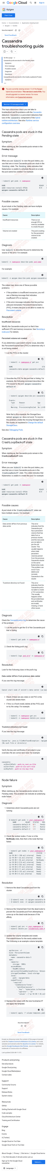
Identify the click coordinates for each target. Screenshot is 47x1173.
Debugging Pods (16, 430)
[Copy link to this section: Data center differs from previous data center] (43, 676)
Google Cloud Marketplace (11, 1071)
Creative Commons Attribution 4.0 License (22, 1041)
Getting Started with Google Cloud (14, 1109)
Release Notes (7, 1092)
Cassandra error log (18, 620)
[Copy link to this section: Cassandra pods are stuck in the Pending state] (22, 136)
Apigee (10, 9)
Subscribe (39, 1162)
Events (4, 1134)
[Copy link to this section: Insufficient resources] (23, 322)
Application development (30, 23)
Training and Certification (11, 1120)
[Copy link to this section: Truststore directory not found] (30, 727)
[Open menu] (3, 2)
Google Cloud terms (38, 1153)
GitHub (4, 1106)
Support (5, 1088)
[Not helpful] (19, 30)
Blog (3, 1130)
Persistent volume (13, 310)
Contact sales (7, 1075)
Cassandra (37, 112)
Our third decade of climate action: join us (18, 1157)
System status (7, 1096)
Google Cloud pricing (9, 1067)
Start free (8, 15)
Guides (15, 26)
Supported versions (25, 97)
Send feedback (11, 35)
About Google (7, 1153)
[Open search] (31, 2)
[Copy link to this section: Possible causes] (21, 201)
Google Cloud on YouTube (11, 1141)
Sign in (41, 3)
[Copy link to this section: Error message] (20, 156)
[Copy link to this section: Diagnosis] (15, 245)
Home (4, 23)
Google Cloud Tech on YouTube (13, 1145)
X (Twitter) (6, 1138)
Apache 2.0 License (29, 1044)
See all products (7, 1064)
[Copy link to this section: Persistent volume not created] (29, 338)
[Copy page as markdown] (12, 51)
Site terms (25, 1153)
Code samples (7, 1113)
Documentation (14, 23)
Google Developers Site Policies (17, 1046)
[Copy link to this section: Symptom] (15, 142)
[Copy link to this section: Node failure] (19, 780)
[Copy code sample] (42, 359)
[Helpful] (16, 30)
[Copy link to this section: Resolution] (15, 317)
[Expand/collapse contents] (14, 57)
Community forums (9, 1085)
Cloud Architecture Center (11, 1117)
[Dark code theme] (42, 178)
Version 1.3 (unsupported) (15, 104)
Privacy (16, 1153)
